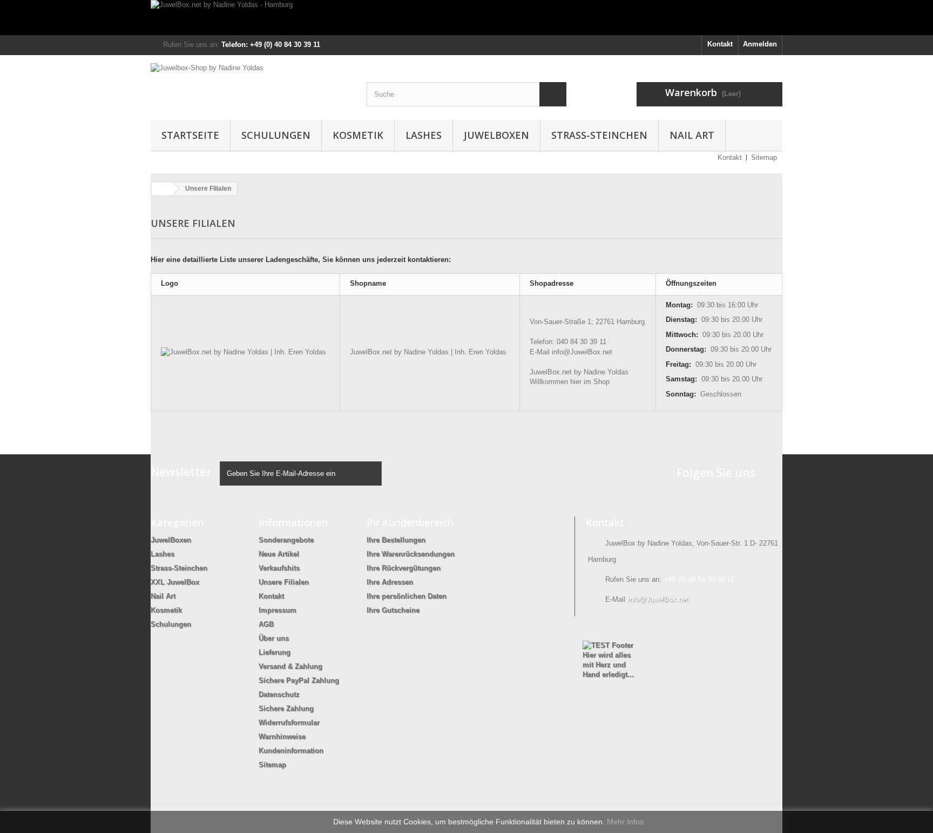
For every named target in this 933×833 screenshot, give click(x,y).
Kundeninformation (291, 751)
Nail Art (692, 135)
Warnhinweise (282, 737)
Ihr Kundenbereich (410, 522)
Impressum (277, 610)
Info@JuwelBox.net (657, 599)
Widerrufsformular (289, 722)
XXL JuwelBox (175, 582)
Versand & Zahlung (290, 666)
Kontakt (720, 44)
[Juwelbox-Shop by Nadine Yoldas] (250, 84)
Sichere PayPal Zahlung (299, 680)
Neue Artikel (279, 554)
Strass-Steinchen (599, 135)
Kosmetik (358, 135)
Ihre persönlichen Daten (407, 596)
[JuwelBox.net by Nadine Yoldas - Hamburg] (466, 17)
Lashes (423, 135)
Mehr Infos (625, 821)
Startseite (190, 135)
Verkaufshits (279, 568)
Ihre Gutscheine (393, 610)
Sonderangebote (286, 540)
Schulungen (275, 135)
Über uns (274, 638)
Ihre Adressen (390, 582)
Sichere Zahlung (286, 708)
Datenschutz (279, 694)
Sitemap (764, 157)
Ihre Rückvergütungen (404, 568)
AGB (266, 624)
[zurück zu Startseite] (162, 189)
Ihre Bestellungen (396, 540)
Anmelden (760, 44)
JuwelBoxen (496, 135)
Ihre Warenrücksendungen (411, 554)
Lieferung (274, 652)
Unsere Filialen (284, 582)
